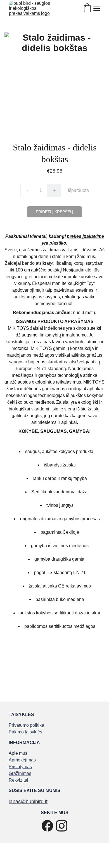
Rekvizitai (18, 780)
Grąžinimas (20, 773)
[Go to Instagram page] (61, 826)
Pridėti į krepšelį (54, 212)
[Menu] (96, 8)
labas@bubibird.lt (28, 801)
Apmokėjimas (22, 760)
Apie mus (18, 753)
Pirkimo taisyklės (25, 732)
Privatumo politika (26, 725)
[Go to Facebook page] (47, 826)
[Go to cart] (87, 8)
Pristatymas (20, 766)
